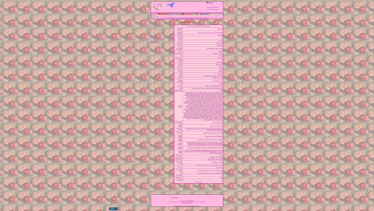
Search (176, 18)
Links (200, 18)
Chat (180, 18)
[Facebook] (179, 197)
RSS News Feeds (176, 201)
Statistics (204, 18)
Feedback (190, 18)
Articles (186, 18)
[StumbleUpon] (194, 197)
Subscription (196, 18)
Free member (211, 32)
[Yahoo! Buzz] (185, 197)
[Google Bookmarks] (187, 197)
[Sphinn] (200, 197)
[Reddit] (196, 197)
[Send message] (190, 26)
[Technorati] (198, 197)
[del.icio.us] (190, 197)
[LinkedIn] (192, 197)
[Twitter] (181, 197)
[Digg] (183, 197)
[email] (202, 197)
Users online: (183, 200)
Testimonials (188, 201)
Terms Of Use (194, 201)
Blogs (182, 18)
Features (170, 201)
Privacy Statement (201, 201)
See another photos (155, 42)
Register (172, 18)
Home (169, 18)
